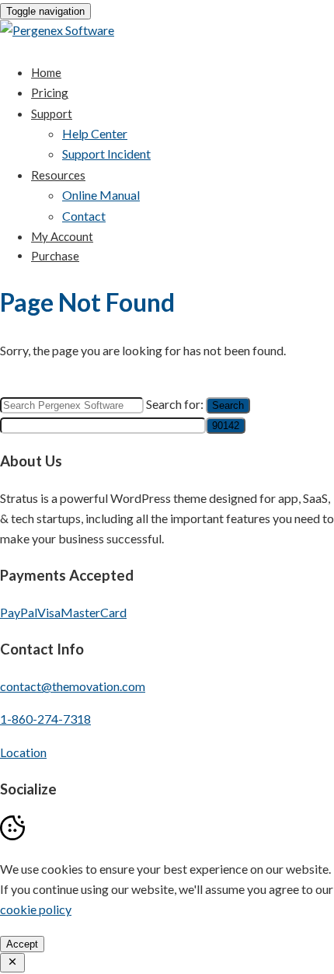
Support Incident (106, 153)
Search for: (175, 403)
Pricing (49, 92)
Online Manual (101, 194)
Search (228, 405)
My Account (62, 236)
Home (46, 72)
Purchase (55, 256)
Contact (84, 215)
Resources (58, 175)
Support (51, 113)
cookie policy (35, 909)
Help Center (94, 133)
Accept (22, 944)
